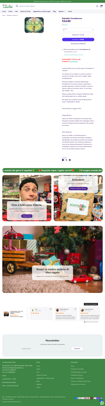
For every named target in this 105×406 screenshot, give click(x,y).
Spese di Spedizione (77, 378)
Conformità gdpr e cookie (78, 372)
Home (4, 11)
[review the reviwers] (48, 309)
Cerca (72, 366)
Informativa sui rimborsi (78, 384)
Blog (54, 11)
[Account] (97, 6)
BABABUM (74, 61)
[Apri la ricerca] (16, 5)
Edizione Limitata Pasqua (78, 188)
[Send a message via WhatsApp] (102, 403)
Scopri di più (27, 216)
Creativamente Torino (16, 401)
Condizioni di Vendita (77, 369)
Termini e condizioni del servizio (80, 381)
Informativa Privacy (77, 375)
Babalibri (65, 24)
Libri (16, 11)
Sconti (70, 11)
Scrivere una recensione (91, 304)
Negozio (61, 11)
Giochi (10, 11)
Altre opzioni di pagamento (78, 43)
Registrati (77, 348)
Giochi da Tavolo (25, 11)
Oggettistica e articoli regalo (41, 11)
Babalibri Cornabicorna (12, 15)
